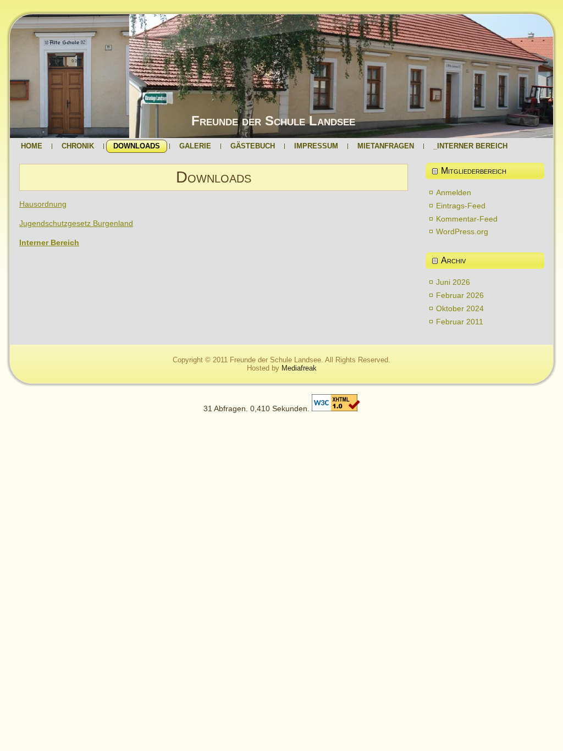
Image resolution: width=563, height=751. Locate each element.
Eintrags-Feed (460, 205)
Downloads (213, 177)
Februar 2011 (459, 321)
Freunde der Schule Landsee (273, 120)
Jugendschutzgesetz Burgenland (76, 223)
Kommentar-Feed (467, 218)
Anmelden (453, 192)
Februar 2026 (460, 295)
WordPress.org (462, 231)
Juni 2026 (453, 282)
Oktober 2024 (460, 308)
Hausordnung (43, 204)
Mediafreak (299, 368)
